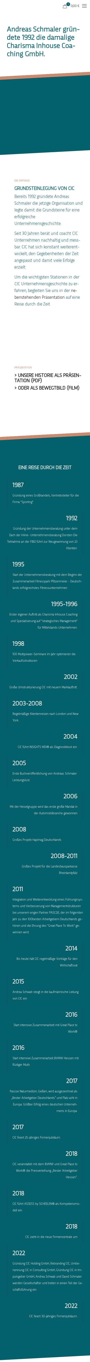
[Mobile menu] (84, 6)
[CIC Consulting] (15, 6)
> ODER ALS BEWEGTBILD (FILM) (47, 388)
